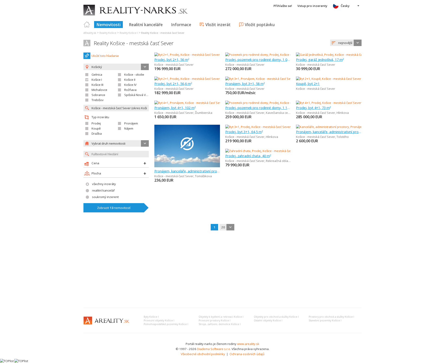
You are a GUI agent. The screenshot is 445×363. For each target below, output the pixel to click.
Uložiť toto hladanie (105, 56)
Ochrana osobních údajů (246, 354)
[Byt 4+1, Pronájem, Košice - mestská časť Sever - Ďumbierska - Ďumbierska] (207, 103)
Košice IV (130, 85)
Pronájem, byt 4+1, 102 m (175, 107)
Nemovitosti (108, 24)
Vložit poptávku (260, 24)
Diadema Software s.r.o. (214, 349)
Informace (181, 24)
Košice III (97, 85)
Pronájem (131, 123)
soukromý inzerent (105, 197)
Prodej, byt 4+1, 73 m (313, 107)
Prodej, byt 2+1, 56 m (171, 59)
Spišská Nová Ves (136, 95)
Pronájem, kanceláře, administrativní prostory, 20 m (187, 171)
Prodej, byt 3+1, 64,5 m (244, 131)
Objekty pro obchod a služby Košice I (276, 316)
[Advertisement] (222, 269)
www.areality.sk (248, 344)
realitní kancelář (103, 190)
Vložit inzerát (218, 24)
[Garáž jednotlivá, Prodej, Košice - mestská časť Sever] (333, 55)
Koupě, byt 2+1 (308, 83)
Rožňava (130, 90)
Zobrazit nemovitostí (113, 208)
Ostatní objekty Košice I (268, 320)
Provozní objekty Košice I (159, 320)
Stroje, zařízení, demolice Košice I (220, 324)
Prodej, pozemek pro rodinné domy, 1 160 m (258, 107)
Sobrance (98, 95)
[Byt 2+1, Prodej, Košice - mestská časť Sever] (187, 55)
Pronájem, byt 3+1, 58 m (245, 83)
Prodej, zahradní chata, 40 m (248, 155)
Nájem (128, 128)
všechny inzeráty (104, 184)
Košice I (97, 80)
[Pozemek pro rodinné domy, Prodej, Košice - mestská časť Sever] (270, 55)
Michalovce (99, 90)
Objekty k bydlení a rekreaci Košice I (221, 316)
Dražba (97, 133)
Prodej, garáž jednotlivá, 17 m (320, 59)
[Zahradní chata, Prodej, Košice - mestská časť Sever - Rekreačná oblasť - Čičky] (280, 151)
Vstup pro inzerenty (312, 6)
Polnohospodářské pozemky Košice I (166, 324)
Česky (345, 6)
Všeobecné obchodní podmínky (203, 354)
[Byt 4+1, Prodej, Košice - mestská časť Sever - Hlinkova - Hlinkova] (341, 103)
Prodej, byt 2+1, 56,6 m (173, 83)
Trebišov (98, 100)
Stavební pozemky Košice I (325, 320)
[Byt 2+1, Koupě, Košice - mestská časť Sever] (328, 79)
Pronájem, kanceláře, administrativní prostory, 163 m (329, 131)
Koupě (96, 128)
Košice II (129, 80)
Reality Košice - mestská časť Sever (134, 43)
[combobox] (346, 43)
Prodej (96, 123)
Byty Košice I (151, 316)
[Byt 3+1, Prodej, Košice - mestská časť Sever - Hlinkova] (263, 127)
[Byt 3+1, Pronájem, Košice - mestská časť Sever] (258, 79)
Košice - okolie (134, 74)
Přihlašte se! (282, 6)
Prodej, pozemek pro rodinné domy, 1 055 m (258, 59)
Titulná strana (86, 24)
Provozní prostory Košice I (214, 320)
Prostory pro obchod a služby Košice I (331, 316)
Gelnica (97, 74)
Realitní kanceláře (146, 24)
